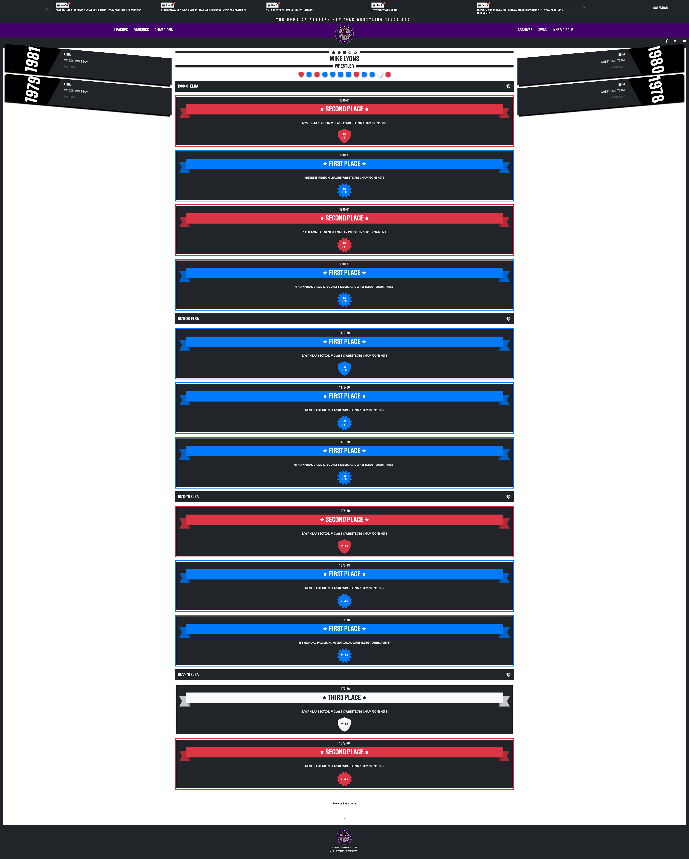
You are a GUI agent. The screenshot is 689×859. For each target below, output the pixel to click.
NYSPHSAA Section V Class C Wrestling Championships (344, 120)
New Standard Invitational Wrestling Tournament (402, 9)
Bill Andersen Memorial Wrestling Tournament (191, 9)
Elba (67, 51)
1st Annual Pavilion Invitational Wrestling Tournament (344, 639)
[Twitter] (675, 38)
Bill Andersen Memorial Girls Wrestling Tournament (299, 9)
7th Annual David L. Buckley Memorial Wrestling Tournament (344, 283)
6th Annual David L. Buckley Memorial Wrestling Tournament (344, 461)
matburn (351, 800)
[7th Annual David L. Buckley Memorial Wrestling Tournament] (325, 72)
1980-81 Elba (188, 83)
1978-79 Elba (188, 493)
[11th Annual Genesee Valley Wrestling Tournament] (317, 72)
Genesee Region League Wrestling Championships (344, 174)
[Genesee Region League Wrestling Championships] (309, 72)
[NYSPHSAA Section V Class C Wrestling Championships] (301, 72)
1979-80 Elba (188, 315)
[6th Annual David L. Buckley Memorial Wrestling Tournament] (349, 72)
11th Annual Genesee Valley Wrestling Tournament (344, 229)
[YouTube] (684, 38)
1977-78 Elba (188, 671)
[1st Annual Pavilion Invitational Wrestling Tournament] (372, 72)
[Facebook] (667, 38)
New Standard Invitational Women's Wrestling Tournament (513, 9)
